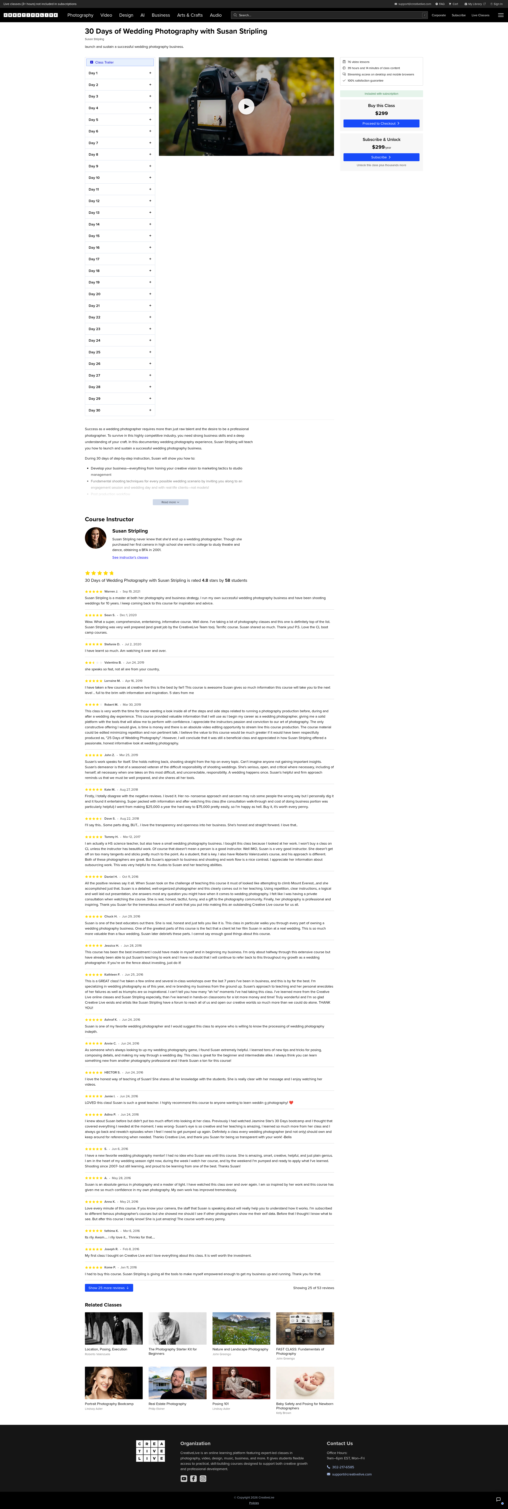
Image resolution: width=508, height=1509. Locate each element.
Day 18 (94, 270)
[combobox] (329, 15)
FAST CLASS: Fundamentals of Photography (300, 1351)
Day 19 (94, 282)
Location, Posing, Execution (106, 1349)
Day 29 (94, 398)
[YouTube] (184, 1478)
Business (161, 15)
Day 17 (94, 258)
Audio (216, 15)
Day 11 (94, 189)
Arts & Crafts (190, 15)
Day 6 (93, 131)
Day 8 (93, 154)
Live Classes (481, 15)
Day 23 (94, 328)
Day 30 (94, 410)
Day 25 (94, 352)
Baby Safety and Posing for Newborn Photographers (304, 1406)
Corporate (439, 15)
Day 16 (94, 247)
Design (126, 15)
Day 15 (94, 235)
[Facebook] (193, 1478)
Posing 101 (221, 1403)
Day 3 (93, 96)
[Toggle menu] (500, 15)
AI (142, 15)
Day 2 (93, 84)
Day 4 (93, 107)
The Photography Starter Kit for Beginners (173, 1351)
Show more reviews (107, 1287)
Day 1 (93, 72)
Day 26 (94, 363)
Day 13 (94, 212)
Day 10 (94, 177)
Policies (254, 1503)
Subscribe (459, 15)
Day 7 (93, 142)
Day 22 (94, 317)
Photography (80, 15)
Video (106, 15)
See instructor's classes (130, 557)
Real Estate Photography (167, 1403)
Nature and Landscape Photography (240, 1349)
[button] (498, 1499)
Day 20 (94, 293)
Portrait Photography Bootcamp (109, 1403)
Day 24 (94, 340)
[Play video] (246, 106)
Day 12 (94, 200)
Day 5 (93, 119)
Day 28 (94, 386)
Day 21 (94, 305)
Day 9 (93, 166)
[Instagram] (203, 1478)
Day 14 (94, 224)
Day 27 (94, 375)
